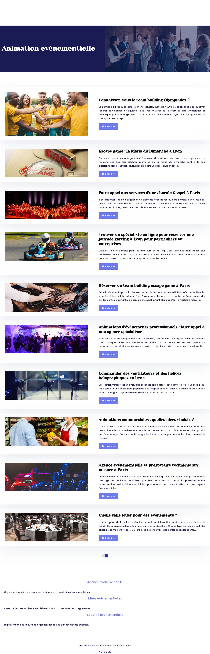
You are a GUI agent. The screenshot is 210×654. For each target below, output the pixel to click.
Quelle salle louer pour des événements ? (138, 515)
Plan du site (105, 652)
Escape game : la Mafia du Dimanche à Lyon (140, 151)
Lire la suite (108, 126)
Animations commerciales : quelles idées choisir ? (146, 419)
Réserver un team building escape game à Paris (144, 285)
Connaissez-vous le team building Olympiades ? (144, 100)
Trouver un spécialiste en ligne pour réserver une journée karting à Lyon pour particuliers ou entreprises (146, 239)
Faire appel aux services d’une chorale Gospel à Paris (149, 193)
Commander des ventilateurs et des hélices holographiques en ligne (140, 375)
